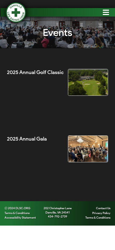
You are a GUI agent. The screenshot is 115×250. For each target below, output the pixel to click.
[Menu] (106, 12)
